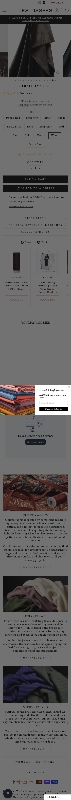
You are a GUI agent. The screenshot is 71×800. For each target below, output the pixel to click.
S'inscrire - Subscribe (53, 409)
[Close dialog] (69, 387)
